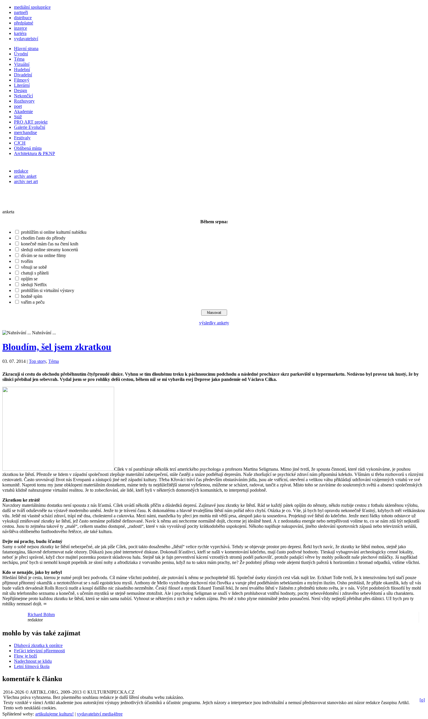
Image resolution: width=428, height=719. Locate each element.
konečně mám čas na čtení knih (49, 243)
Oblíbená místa (28, 148)
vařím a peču (33, 302)
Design (20, 90)
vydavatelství (26, 38)
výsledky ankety (214, 322)
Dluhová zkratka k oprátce (38, 645)
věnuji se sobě (34, 267)
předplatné (23, 22)
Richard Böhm (41, 614)
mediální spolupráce (32, 7)
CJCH (20, 142)
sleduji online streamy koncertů (49, 249)
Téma (19, 59)
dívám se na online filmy (43, 255)
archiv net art (26, 181)
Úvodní (21, 53)
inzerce (20, 28)
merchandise (25, 132)
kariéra (20, 33)
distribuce (23, 17)
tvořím (27, 261)
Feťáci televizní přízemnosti (39, 650)
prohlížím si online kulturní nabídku (53, 232)
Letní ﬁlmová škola (31, 666)
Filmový (21, 80)
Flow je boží (25, 655)
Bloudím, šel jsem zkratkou (56, 347)
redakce (21, 170)
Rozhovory (24, 101)
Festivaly (22, 137)
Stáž (18, 116)
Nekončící (23, 95)
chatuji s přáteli (35, 272)
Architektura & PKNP (34, 153)
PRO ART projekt (30, 121)
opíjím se (29, 278)
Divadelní (23, 74)
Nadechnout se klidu (33, 661)
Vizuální (21, 64)
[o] (422, 699)
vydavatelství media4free (100, 713)
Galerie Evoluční (29, 127)
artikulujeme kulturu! (54, 713)
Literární (22, 85)
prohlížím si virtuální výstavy (47, 290)
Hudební (22, 69)
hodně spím (31, 296)
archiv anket (25, 176)
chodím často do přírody (43, 237)
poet (18, 106)
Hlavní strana (26, 48)
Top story (37, 361)
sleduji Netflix (34, 284)
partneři (21, 12)
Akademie (23, 111)
